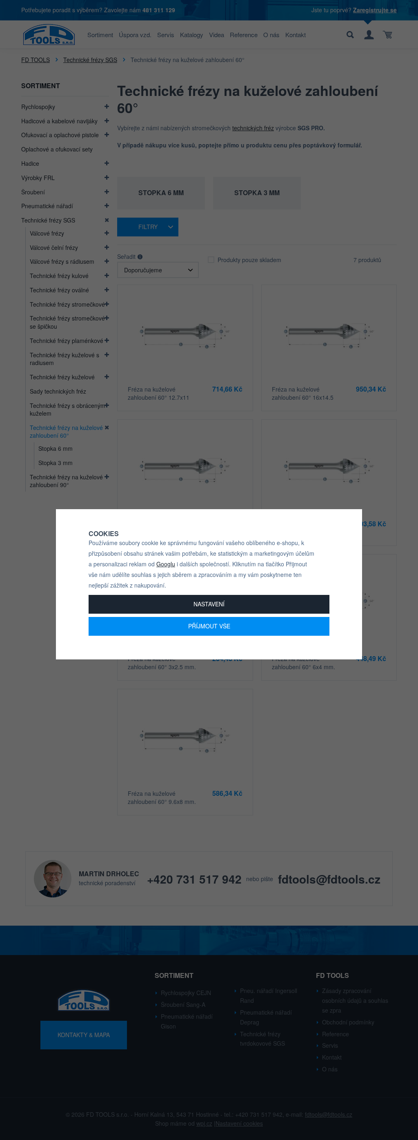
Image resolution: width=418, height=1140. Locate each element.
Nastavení (209, 604)
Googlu (165, 564)
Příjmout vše (209, 626)
